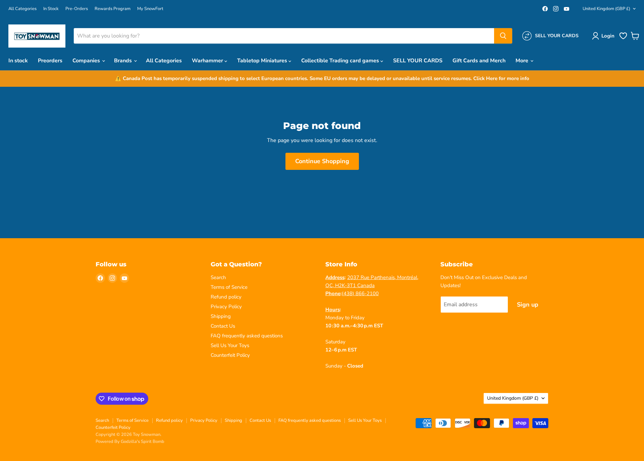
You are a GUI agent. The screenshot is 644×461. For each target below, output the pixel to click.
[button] (604, 36)
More (523, 60)
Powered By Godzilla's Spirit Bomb (130, 442)
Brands (123, 60)
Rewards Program (112, 8)
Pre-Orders (76, 8)
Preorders (50, 60)
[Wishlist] (623, 38)
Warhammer (208, 60)
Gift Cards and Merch (478, 60)
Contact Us (223, 326)
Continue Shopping (322, 161)
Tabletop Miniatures (262, 60)
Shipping (221, 316)
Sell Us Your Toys (230, 345)
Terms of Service (229, 287)
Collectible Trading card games (340, 60)
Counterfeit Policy (230, 355)
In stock (18, 60)
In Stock (51, 8)
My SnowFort (150, 8)
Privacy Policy (226, 306)
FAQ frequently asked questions (247, 335)
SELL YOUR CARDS (417, 60)
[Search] (503, 36)
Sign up (527, 305)
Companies (86, 60)
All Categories (22, 8)
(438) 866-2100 (360, 293)
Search (218, 277)
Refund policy (226, 296)
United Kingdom (606, 9)
